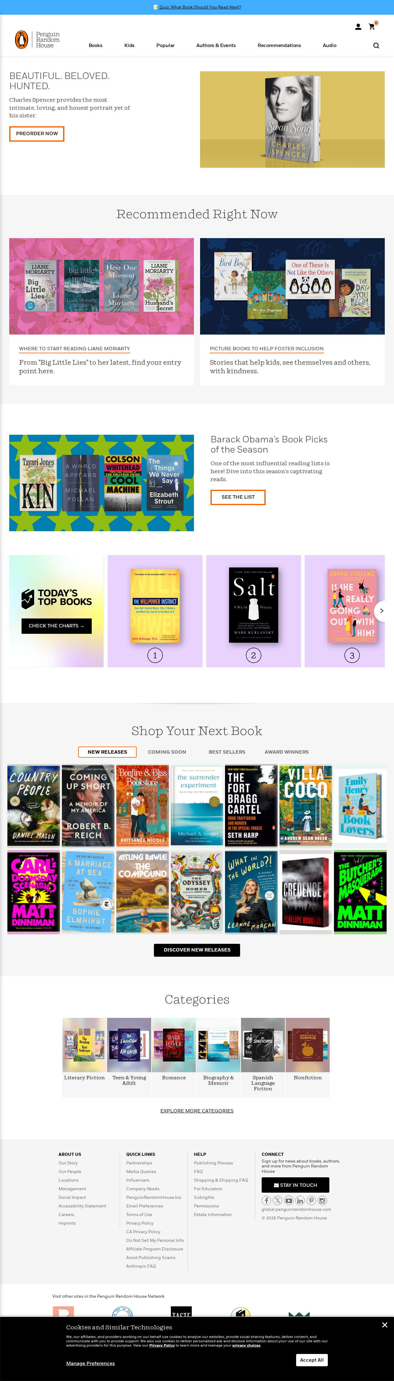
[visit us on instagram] (322, 1200)
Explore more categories (197, 1111)
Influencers (137, 1180)
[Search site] (376, 45)
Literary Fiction (84, 1078)
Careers (66, 1215)
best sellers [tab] (227, 752)
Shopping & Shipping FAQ (221, 1180)
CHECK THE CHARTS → (57, 625)
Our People (69, 1172)
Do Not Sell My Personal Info (155, 1240)
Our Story (68, 1163)
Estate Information (213, 1215)
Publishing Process (213, 1163)
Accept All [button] (312, 1360)
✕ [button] (384, 1326)
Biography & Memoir (218, 1081)
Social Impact (72, 1197)
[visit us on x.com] (277, 1200)
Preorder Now (37, 133)
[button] (95, 45)
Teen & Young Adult (129, 1081)
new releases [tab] (107, 752)
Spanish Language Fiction (263, 1084)
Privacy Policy (140, 1223)
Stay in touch (298, 1185)
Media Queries (141, 1172)
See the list (238, 497)
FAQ (198, 1172)
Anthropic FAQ (141, 1266)
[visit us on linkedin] (300, 1200)
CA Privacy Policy (143, 1232)
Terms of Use (139, 1215)
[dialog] (197, 1349)
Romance (174, 1078)
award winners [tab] (287, 752)
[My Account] (358, 24)
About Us (69, 1154)
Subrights (204, 1197)
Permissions (206, 1206)
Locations (68, 1180)
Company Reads (142, 1189)
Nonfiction (308, 1078)
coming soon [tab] (167, 752)
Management (72, 1189)
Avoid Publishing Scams (150, 1258)
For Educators (208, 1189)
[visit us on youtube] (289, 1200)
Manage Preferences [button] (90, 1363)
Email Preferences (144, 1206)
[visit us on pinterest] (311, 1200)
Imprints (67, 1223)
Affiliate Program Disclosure (154, 1249)
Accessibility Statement (82, 1206)
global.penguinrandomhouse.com (296, 1209)
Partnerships (139, 1163)
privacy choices (246, 1345)
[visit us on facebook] (266, 1200)
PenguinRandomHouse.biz (153, 1197)
